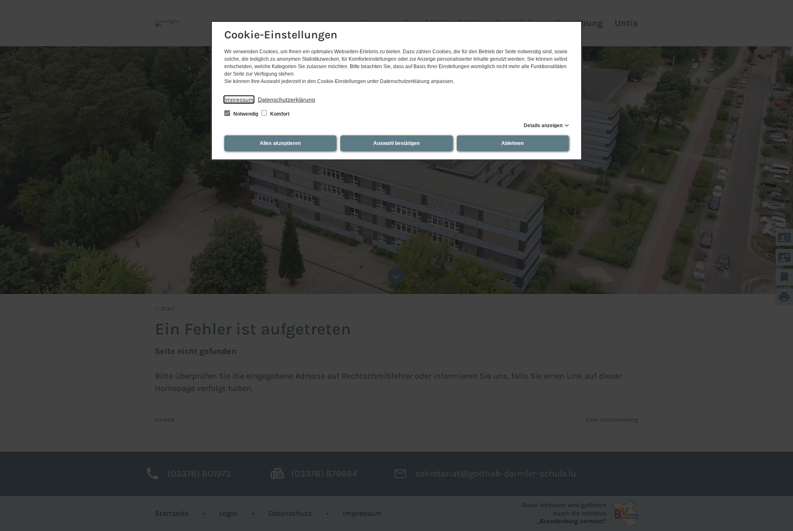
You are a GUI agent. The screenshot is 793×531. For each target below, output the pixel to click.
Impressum (239, 99)
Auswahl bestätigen (396, 143)
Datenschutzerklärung (286, 99)
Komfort (279, 114)
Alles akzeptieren (280, 143)
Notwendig (245, 114)
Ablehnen (512, 143)
